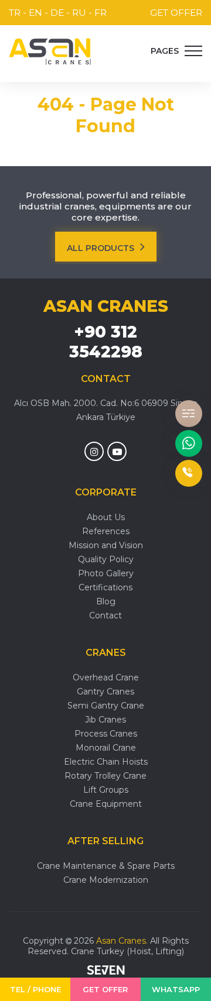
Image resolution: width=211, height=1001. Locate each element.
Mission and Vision (106, 545)
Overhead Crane (106, 677)
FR (100, 12)
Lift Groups (105, 790)
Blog (105, 601)
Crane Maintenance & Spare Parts (106, 866)
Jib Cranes (105, 719)
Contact (105, 615)
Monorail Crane (106, 747)
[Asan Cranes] (50, 51)
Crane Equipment (106, 804)
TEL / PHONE (35, 989)
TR (15, 12)
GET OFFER (176, 12)
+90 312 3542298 (105, 342)
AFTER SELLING (105, 841)
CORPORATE (106, 492)
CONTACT (106, 378)
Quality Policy (106, 559)
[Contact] (188, 413)
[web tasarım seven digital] (106, 971)
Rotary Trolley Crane (105, 775)
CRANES (106, 652)
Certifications (105, 587)
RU (79, 12)
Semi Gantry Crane (105, 705)
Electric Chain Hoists (106, 761)
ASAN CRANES (105, 306)
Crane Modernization (105, 880)
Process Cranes (105, 733)
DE (57, 12)
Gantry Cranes (105, 691)
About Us (106, 517)
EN (35, 12)
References (106, 531)
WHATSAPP (176, 989)
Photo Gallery (106, 573)
